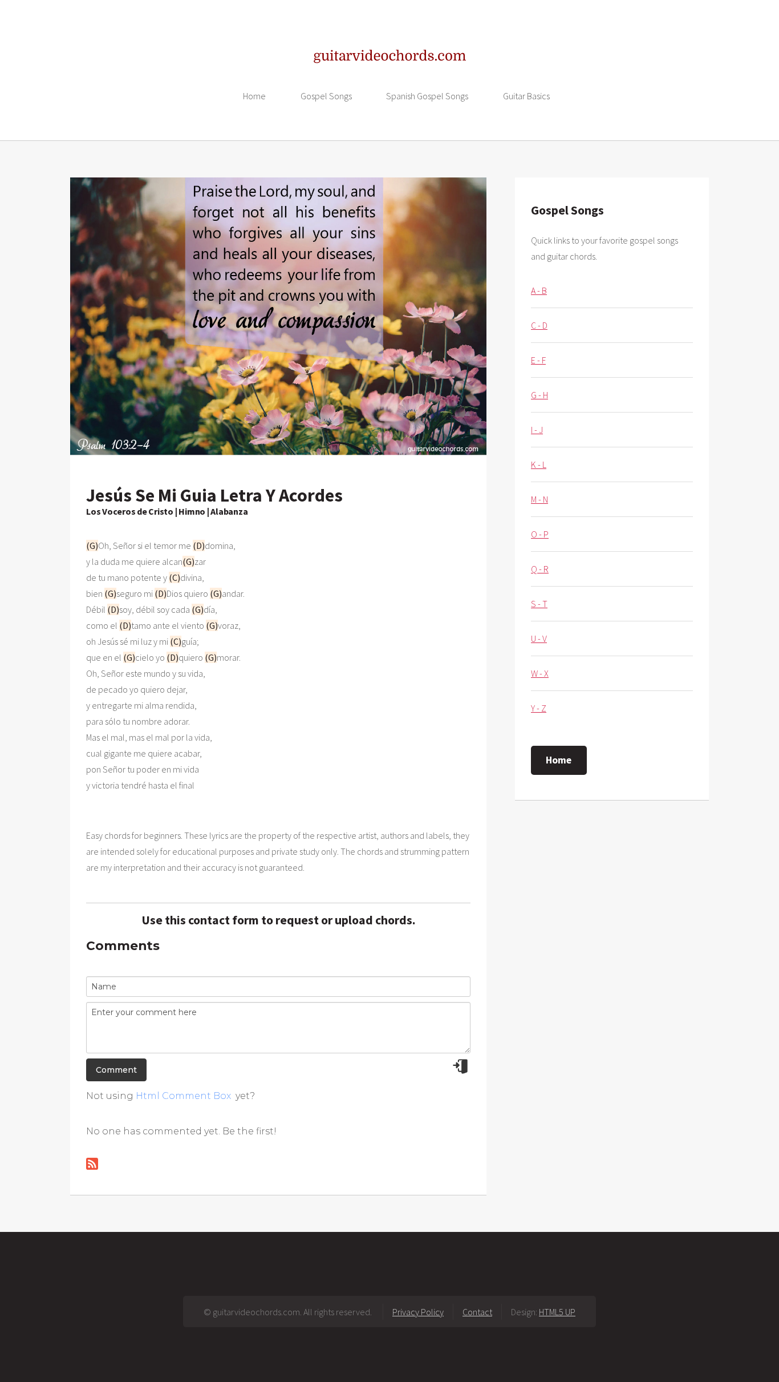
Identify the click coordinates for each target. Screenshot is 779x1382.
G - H (539, 395)
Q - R (540, 569)
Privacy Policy (418, 1312)
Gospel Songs (326, 96)
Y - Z (538, 708)
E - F (538, 360)
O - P (540, 534)
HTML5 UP (557, 1312)
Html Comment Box (183, 1095)
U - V (539, 638)
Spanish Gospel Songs (427, 96)
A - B (539, 290)
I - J (537, 429)
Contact (477, 1312)
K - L (538, 464)
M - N (539, 499)
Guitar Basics (526, 96)
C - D (539, 325)
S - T (539, 603)
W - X (540, 673)
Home (254, 96)
